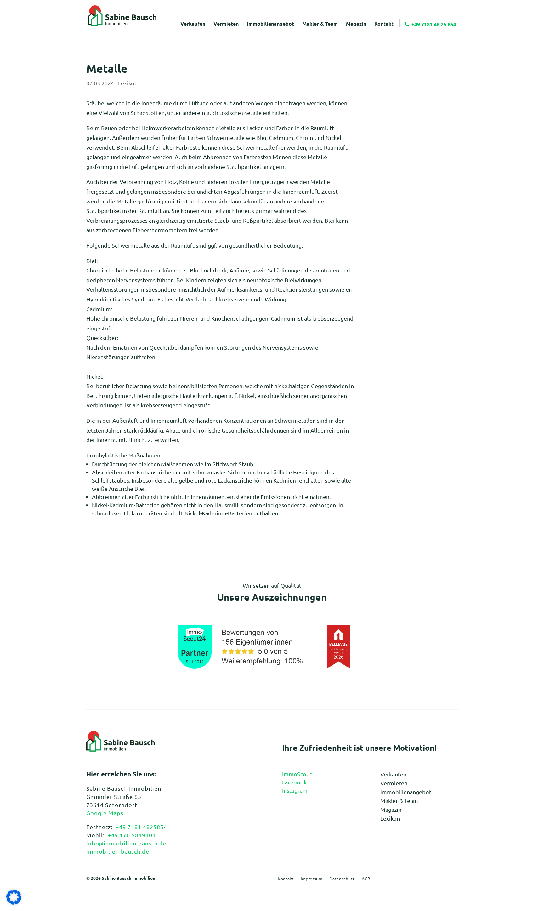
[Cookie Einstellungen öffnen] (13, 902)
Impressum (311, 878)
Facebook (294, 782)
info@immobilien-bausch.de (126, 843)
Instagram (295, 790)
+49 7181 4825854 (141, 826)
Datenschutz (342, 878)
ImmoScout (297, 774)
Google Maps (104, 813)
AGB (366, 878)
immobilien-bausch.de (117, 851)
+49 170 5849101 (132, 835)
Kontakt (286, 878)
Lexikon (128, 83)
